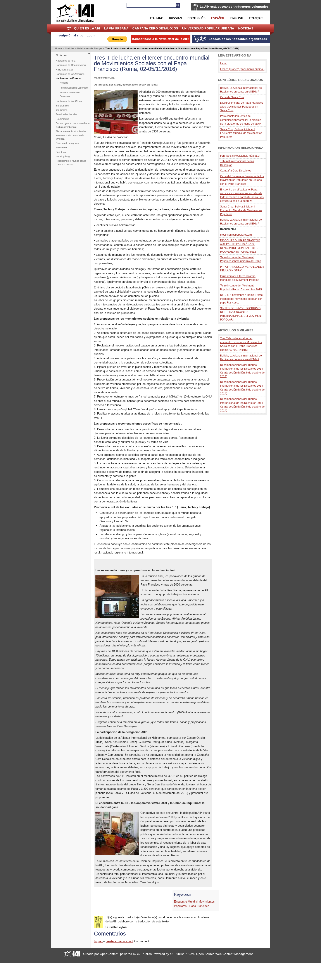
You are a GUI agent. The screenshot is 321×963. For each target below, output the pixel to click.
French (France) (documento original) (242, 69)
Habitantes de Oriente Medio (71, 65)
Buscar (178, 5)
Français (256, 18)
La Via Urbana (116, 28)
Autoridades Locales (66, 114)
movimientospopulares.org (236, 234)
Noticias (245, 28)
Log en (98, 941)
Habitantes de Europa (89, 48)
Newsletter (61, 147)
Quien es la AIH (87, 28)
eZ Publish (144, 954)
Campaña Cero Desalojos (155, 28)
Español (218, 18)
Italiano (156, 18)
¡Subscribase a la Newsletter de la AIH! (160, 39)
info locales (61, 110)
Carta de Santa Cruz (232, 97)
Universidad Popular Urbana (208, 28)
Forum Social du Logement (74, 87)
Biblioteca (61, 152)
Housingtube (62, 119)
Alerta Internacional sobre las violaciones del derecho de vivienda (71, 135)
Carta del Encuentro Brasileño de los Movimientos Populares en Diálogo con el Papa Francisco (242, 180)
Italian (223, 63)
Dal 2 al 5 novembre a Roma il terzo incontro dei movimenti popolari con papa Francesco (241, 298)
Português (196, 18)
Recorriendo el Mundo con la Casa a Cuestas (71, 162)
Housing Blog (63, 156)
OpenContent (109, 954)
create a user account (119, 941)
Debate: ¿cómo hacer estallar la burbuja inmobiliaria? (73, 125)
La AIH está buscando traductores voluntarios (234, 6)
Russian (175, 18)
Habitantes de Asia (65, 60)
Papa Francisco (199, 906)
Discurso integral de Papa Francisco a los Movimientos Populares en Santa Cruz (241, 106)
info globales (62, 105)
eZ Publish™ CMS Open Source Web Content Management (211, 954)
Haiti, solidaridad (64, 69)
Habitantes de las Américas (70, 74)
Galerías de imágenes (67, 143)
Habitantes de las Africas (69, 101)
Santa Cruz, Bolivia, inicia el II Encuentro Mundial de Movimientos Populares (241, 133)
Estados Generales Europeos (70, 94)
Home (69, 28)
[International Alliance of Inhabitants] (75, 13)
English (236, 18)
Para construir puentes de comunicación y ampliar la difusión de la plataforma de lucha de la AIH (241, 120)
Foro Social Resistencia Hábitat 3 (240, 155)
